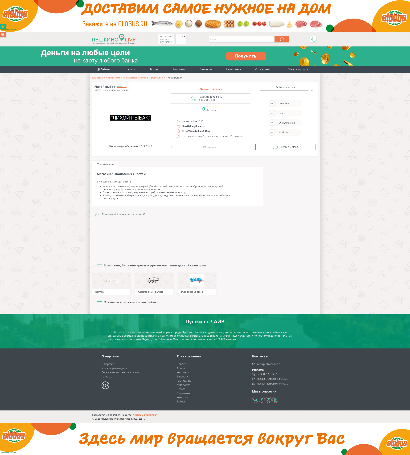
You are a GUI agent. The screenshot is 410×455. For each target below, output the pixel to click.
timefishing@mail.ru (193, 126)
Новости (130, 69)
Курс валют (183, 385)
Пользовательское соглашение (120, 372)
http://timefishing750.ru (196, 131)
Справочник (263, 69)
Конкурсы (182, 397)
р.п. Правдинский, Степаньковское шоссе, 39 (121, 214)
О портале (108, 364)
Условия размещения (114, 368)
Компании (178, 69)
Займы (181, 401)
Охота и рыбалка (211, 89)
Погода (181, 389)
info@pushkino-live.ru (269, 364)
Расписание (184, 380)
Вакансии (206, 69)
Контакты (107, 376)
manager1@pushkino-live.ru (272, 379)
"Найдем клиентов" (145, 414)
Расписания (233, 69)
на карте (238, 136)
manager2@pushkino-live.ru (272, 383)
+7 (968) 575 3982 (266, 374)
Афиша (154, 69)
